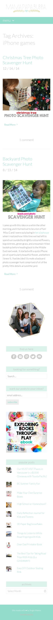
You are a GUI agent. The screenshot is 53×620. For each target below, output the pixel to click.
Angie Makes (35, 610)
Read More (9, 124)
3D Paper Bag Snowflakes (29, 524)
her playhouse (42, 232)
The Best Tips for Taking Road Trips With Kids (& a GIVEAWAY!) (31, 557)
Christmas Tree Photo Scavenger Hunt (23, 60)
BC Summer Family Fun (28, 483)
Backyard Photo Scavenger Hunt (17, 161)
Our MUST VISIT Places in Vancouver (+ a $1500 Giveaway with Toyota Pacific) (32, 473)
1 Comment (26, 140)
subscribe (12, 402)
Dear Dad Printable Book (29, 544)
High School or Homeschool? (31, 504)
